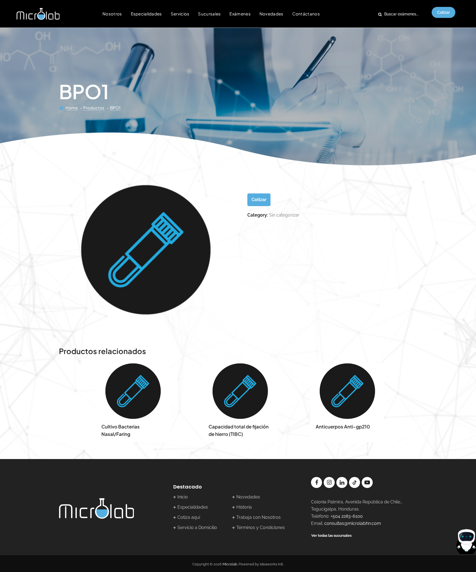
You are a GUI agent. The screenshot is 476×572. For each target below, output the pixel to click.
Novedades (271, 13)
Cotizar (443, 12)
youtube (367, 482)
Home (72, 107)
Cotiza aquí (188, 517)
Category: (257, 215)
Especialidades (146, 13)
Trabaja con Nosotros (258, 517)
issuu (354, 482)
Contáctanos (306, 13)
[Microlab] (38, 14)
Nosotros (112, 13)
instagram (329, 482)
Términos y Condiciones (260, 527)
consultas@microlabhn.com (352, 523)
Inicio (182, 497)
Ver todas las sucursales (331, 535)
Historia (244, 507)
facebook (316, 482)
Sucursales (209, 13)
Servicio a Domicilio (197, 527)
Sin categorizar (284, 215)
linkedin (341, 482)
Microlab (230, 564)
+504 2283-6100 (347, 516)
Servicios (180, 13)
